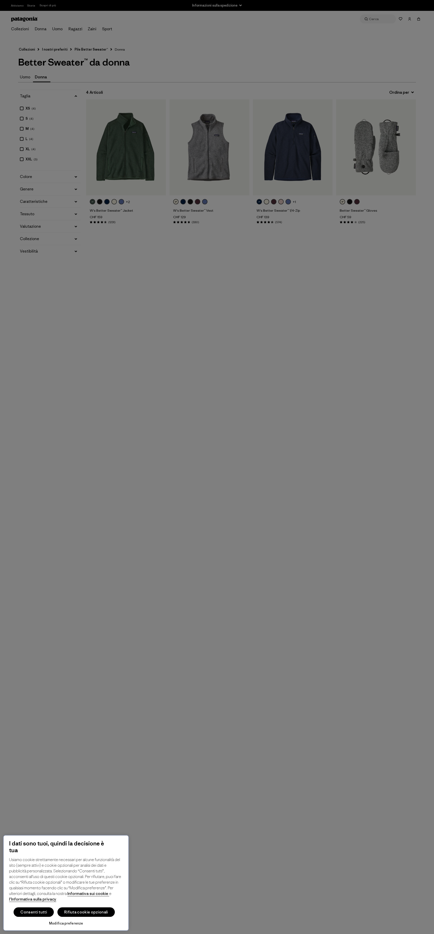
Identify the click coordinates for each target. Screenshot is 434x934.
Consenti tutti (33, 912)
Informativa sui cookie (88, 893)
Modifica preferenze (66, 923)
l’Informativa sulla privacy (32, 899)
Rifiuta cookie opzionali (86, 912)
